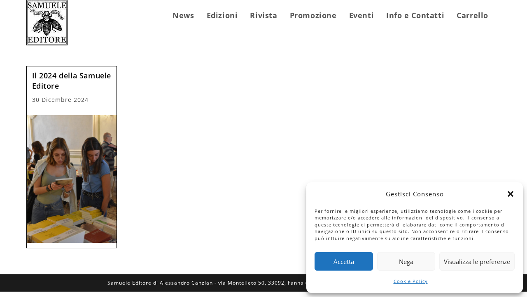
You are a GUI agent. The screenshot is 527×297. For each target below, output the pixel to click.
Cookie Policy (411, 281)
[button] (510, 194)
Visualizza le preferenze (477, 261)
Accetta (343, 261)
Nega (406, 261)
